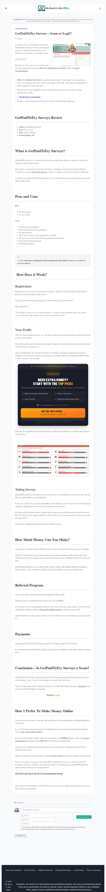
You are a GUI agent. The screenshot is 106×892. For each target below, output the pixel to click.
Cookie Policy (78, 870)
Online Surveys (21, 29)
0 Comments (19, 39)
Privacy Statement (94, 870)
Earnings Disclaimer (63, 870)
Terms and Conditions (13, 870)
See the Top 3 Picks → (53, 412)
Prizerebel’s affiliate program (51, 609)
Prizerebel (82, 686)
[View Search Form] (6, 8)
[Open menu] (100, 8)
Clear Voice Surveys (39, 172)
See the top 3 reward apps (30, 97)
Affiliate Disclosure (45, 870)
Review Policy (30, 870)
